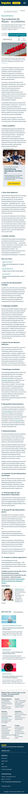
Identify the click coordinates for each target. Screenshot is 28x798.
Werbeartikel (17, 420)
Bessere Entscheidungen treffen (19, 736)
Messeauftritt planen (6, 719)
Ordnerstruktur (18, 719)
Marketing (4, 711)
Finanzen (3, 725)
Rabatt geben (4, 717)
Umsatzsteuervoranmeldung (8, 735)
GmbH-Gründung (19, 727)
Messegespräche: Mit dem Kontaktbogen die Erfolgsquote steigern (13, 581)
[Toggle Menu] (24, 3)
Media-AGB (4, 766)
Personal (17, 699)
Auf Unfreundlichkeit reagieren (6, 704)
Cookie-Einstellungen (6, 769)
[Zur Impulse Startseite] (4, 9)
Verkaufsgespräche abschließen (6, 721)
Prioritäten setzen (19, 732)
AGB (2, 764)
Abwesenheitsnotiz (6, 707)
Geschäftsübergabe (20, 733)
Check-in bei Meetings (20, 700)
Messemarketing (7, 39)
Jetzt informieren (14, 183)
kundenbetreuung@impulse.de (13, 781)
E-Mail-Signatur (7, 411)
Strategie (17, 725)
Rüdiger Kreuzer (19, 589)
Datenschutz (4, 761)
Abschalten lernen (6, 702)
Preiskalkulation (5, 733)
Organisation (18, 711)
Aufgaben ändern (19, 707)
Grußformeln (18, 716)
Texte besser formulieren (4, 713)
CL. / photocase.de (4, 63)
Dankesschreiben (19, 713)
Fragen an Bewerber (20, 702)
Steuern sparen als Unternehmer (6, 727)
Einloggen (16, 3)
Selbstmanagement (6, 699)
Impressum (4, 758)
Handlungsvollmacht (20, 717)
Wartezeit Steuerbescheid (5, 737)
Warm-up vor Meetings (20, 714)
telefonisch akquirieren (7, 380)
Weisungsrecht (18, 703)
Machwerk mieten (5, 786)
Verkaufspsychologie (6, 716)
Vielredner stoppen (6, 708)
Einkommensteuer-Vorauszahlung (6, 731)
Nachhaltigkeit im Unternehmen (19, 729)
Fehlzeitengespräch (20, 705)
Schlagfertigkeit (5, 700)
